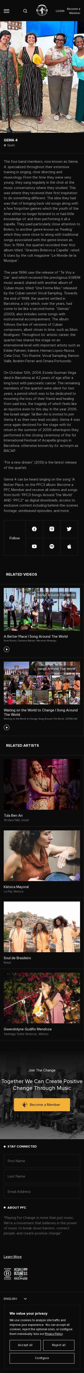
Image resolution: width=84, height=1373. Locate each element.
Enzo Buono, (10, 641)
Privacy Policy (54, 1334)
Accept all (25, 1345)
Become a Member (45, 1105)
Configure (42, 1358)
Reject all (59, 1345)
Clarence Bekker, (26, 641)
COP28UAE (71, 719)
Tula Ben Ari (13, 815)
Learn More (13, 1257)
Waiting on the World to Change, (21, 719)
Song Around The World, (51, 719)
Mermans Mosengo (46, 641)
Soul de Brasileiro (17, 958)
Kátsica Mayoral (16, 887)
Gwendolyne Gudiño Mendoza (28, 1029)
